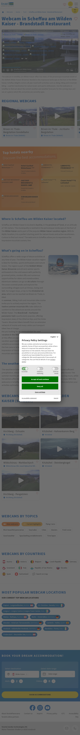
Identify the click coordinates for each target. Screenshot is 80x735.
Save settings (40, 392)
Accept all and (40, 379)
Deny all (40, 386)
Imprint (56, 398)
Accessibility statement (29, 398)
